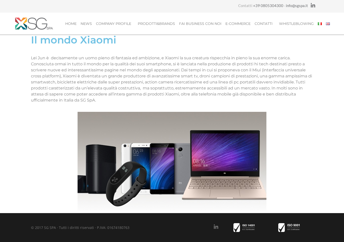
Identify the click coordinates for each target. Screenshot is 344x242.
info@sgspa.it (297, 5)
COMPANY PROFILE (113, 23)
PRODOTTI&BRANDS (156, 23)
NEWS (86, 23)
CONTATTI (263, 23)
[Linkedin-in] (313, 5)
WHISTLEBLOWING (296, 23)
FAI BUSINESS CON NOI (200, 23)
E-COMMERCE (238, 23)
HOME (71, 23)
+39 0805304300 (268, 5)
